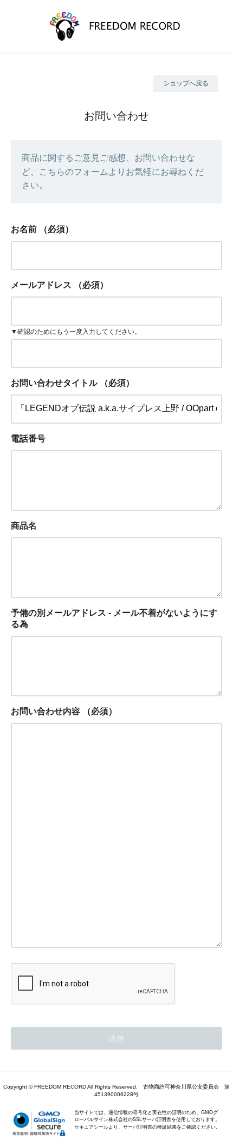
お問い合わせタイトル (54, 382)
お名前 (24, 229)
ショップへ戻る (186, 83)
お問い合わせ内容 (45, 711)
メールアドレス (41, 284)
